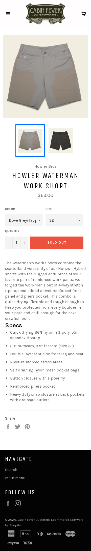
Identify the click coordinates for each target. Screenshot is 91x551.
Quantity (12, 231)
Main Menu (15, 477)
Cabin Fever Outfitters (34, 519)
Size (49, 209)
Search (11, 469)
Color (10, 209)
